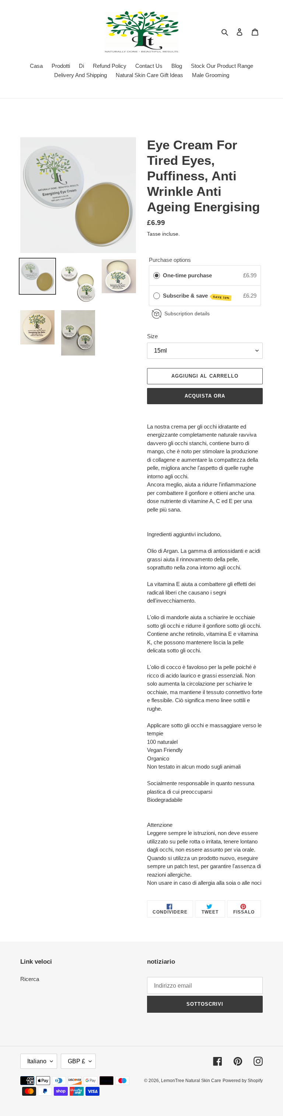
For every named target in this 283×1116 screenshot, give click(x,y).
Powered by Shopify (243, 1080)
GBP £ (76, 1061)
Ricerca (29, 979)
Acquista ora (205, 396)
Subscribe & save (196, 296)
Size (152, 336)
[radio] (156, 275)
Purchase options (170, 260)
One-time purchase (187, 275)
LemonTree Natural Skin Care (191, 1080)
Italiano (36, 1061)
